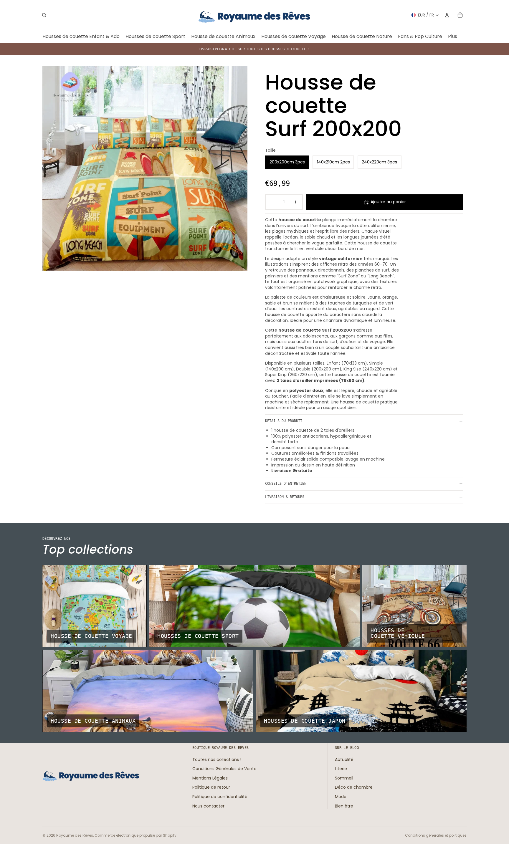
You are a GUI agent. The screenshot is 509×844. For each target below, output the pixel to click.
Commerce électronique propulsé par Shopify (135, 835)
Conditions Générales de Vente (224, 769)
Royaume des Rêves (74, 835)
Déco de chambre (354, 787)
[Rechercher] (44, 15)
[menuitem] (452, 36)
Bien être (344, 806)
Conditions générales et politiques (436, 835)
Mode (340, 797)
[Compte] (447, 15)
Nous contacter (208, 806)
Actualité (344, 759)
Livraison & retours (284, 497)
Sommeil (344, 778)
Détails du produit (283, 421)
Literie (341, 769)
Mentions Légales (210, 778)
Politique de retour (211, 787)
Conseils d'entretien (285, 483)
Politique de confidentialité (219, 797)
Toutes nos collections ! (216, 759)
